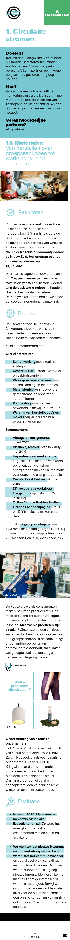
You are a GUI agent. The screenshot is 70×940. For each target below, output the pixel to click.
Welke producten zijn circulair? (19, 686)
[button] (35, 700)
